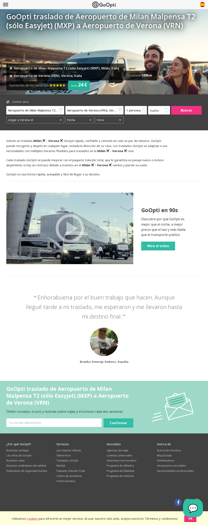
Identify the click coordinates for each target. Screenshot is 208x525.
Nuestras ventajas (17, 450)
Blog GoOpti (164, 455)
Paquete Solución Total (70, 471)
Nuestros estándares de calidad (26, 465)
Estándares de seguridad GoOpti (26, 471)
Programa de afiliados (120, 465)
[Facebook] (178, 502)
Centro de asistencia (69, 476)
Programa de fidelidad (120, 471)
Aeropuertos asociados (171, 465)
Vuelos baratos (65, 481)
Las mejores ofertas (68, 450)
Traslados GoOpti (67, 460)
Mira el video (158, 245)
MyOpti (60, 465)
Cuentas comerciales (119, 455)
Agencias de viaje (117, 450)
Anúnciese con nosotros (121, 460)
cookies (32, 518)
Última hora (63, 455)
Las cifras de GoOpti (18, 455)
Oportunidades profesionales (175, 471)
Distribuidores (165, 460)
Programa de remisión (120, 476)
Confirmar (118, 422)
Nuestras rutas (15, 460)
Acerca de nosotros (169, 450)
